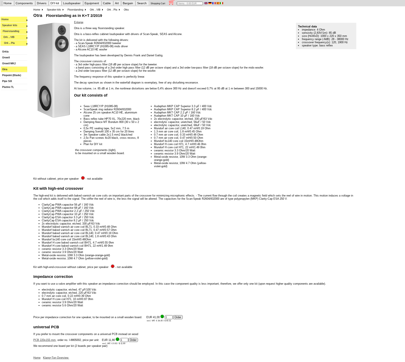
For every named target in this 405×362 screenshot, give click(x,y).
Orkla (5, 51)
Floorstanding (10, 31)
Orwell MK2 (9, 63)
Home (8, 3)
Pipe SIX (7, 81)
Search (142, 3)
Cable (107, 3)
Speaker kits (9, 25)
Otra (4, 69)
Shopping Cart (158, 3)
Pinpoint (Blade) (11, 75)
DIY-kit (54, 3)
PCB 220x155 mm (44, 340)
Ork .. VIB (8, 37)
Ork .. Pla (8, 43)
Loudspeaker (72, 3)
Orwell (6, 57)
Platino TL (8, 87)
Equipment (92, 3)
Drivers (41, 3)
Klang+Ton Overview (56, 357)
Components (24, 3)
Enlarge (78, 22)
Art (117, 3)
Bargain (128, 3)
